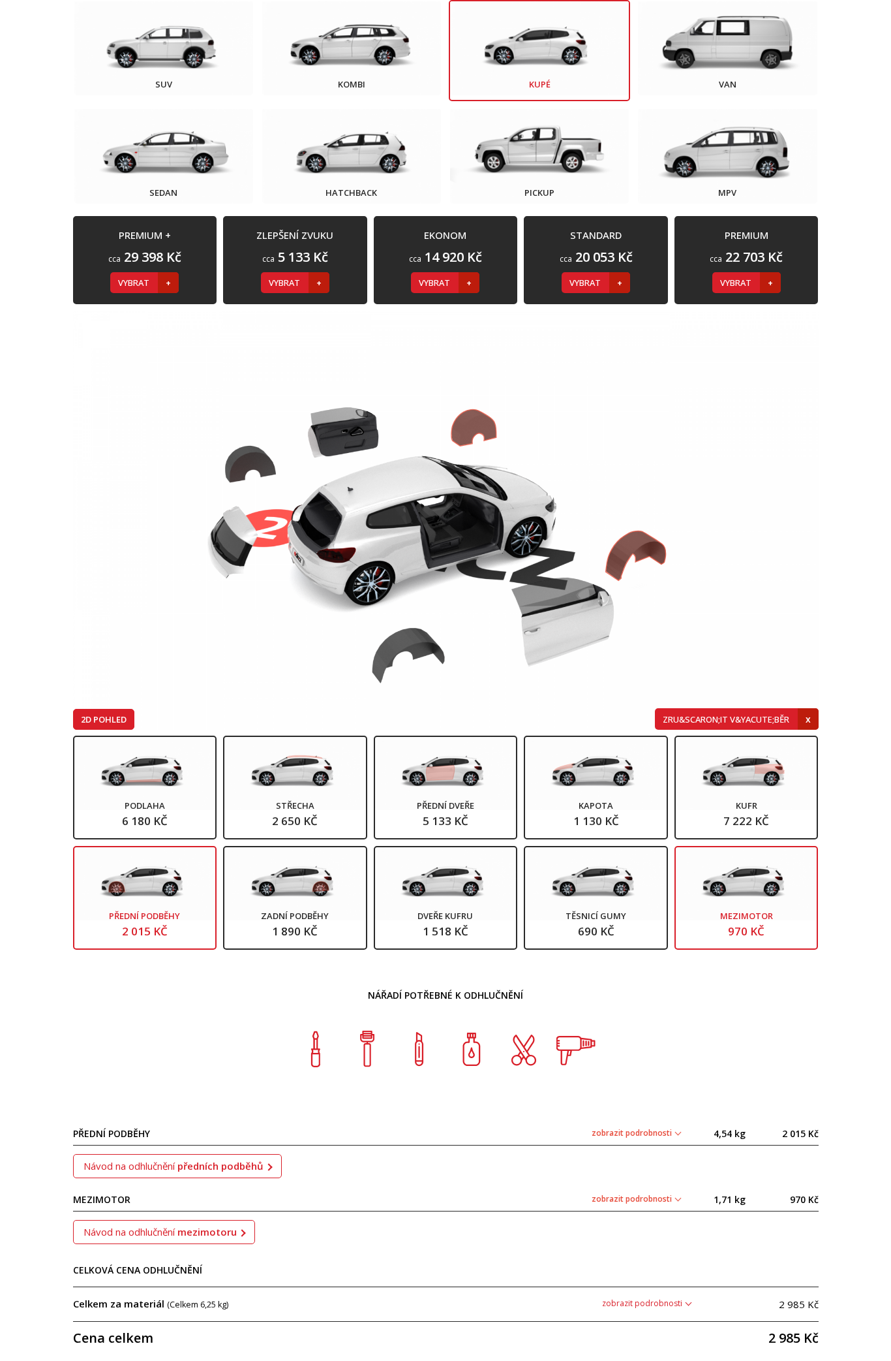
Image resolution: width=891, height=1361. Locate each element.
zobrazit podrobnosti (633, 1132)
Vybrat (134, 283)
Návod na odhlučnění (173, 1165)
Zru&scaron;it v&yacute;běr (727, 719)
